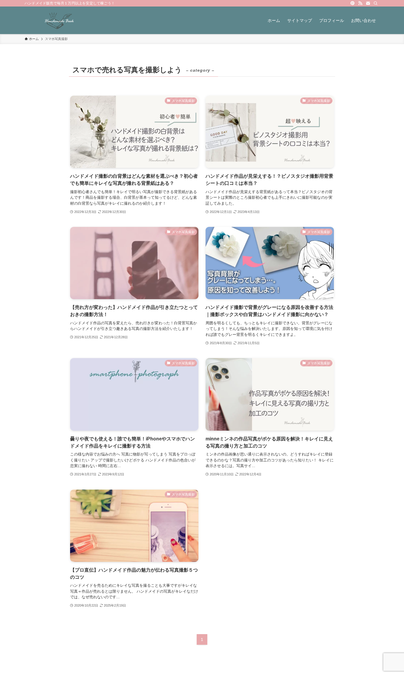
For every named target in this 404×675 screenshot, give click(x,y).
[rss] (360, 3)
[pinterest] (352, 3)
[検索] (375, 3)
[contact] (368, 3)
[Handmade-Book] (59, 20)
